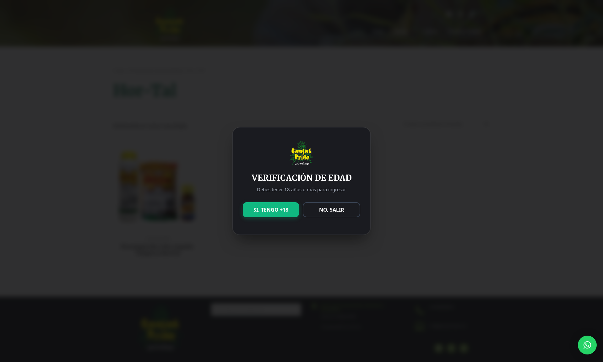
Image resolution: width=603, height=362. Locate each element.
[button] (587, 345)
